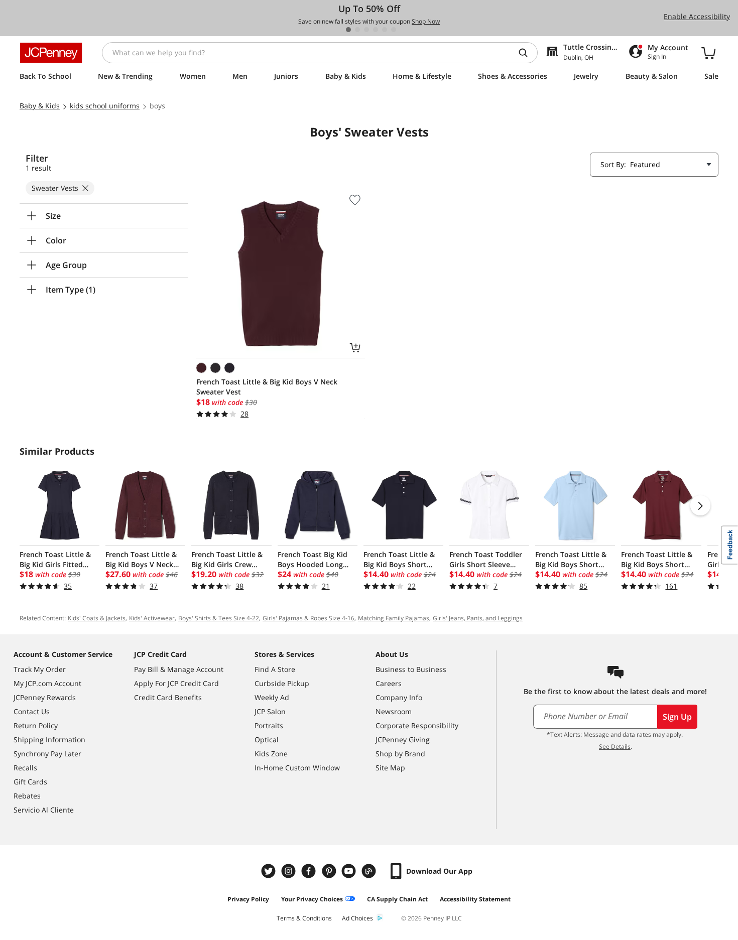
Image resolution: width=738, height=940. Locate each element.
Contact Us (32, 711)
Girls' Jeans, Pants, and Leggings (478, 618)
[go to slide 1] (348, 29)
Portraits (269, 725)
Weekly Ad (272, 697)
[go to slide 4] (375, 29)
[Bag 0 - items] (708, 53)
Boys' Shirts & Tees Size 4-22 (218, 618)
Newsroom (394, 711)
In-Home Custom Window (297, 767)
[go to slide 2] (357, 29)
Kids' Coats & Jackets (97, 618)
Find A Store (275, 669)
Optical (267, 739)
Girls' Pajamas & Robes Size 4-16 (308, 618)
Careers (389, 683)
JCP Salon (270, 711)
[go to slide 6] (393, 29)
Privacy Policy (248, 899)
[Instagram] (290, 871)
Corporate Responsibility (417, 725)
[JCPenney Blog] (370, 871)
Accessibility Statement (475, 899)
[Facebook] (310, 871)
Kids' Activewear (152, 618)
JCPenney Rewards (45, 697)
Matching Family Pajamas (393, 618)
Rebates (27, 795)
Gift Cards (30, 781)
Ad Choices (357, 918)
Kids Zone (271, 753)
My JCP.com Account (47, 683)
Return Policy (36, 725)
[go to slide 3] (366, 29)
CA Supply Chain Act (397, 899)
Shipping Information (49, 739)
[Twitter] (270, 871)
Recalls (25, 767)
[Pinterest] (330, 871)
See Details (615, 746)
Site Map (390, 767)
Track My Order (40, 669)
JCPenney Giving (403, 739)
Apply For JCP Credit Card (176, 683)
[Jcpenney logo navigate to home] (51, 53)
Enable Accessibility (697, 16)
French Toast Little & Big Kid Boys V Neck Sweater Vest (266, 386)
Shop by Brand (400, 753)
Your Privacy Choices (312, 899)
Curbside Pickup (282, 683)
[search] (527, 53)
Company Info (399, 697)
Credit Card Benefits (168, 697)
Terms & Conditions (304, 918)
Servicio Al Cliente (44, 810)
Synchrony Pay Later (47, 753)
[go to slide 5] (384, 29)
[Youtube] (350, 871)
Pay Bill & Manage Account (178, 669)
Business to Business (411, 669)
